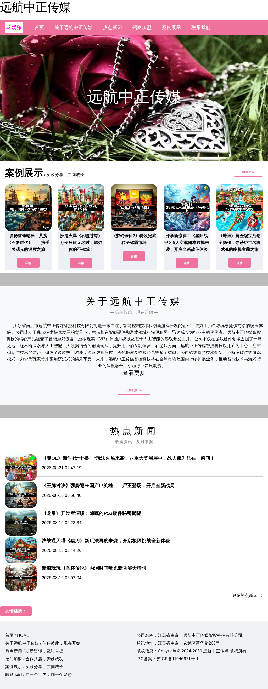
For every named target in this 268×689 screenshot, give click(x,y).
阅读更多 (248, 171)
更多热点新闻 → (247, 595)
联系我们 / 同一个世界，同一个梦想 (38, 674)
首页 (39, 27)
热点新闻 (112, 27)
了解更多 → (134, 390)
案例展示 (171, 27)
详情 (28, 263)
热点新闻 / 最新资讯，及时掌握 (34, 651)
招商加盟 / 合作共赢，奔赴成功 (34, 659)
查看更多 (134, 373)
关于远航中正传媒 (73, 27)
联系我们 (200, 27)
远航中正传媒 (35, 7)
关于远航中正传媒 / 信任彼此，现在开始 (42, 643)
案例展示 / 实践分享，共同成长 (34, 666)
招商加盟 (142, 27)
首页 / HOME (17, 635)
